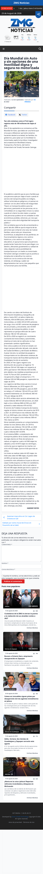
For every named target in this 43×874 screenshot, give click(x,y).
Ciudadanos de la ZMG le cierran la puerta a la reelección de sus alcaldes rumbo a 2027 (21, 616)
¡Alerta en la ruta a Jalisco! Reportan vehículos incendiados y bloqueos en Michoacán (19, 783)
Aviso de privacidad (15, 822)
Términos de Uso (28, 822)
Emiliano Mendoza (32, 628)
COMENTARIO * (7, 544)
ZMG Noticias (21, 2)
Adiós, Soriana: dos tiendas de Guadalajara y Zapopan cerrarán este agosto (19, 741)
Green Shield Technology (20, 817)
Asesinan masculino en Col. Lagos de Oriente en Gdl (21, 517)
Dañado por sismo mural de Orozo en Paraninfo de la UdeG (16, 524)
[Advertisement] (21, 170)
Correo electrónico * (8, 569)
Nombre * (5, 563)
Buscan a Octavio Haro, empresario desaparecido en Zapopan (18, 657)
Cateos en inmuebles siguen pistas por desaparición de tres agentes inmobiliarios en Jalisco (21, 698)
